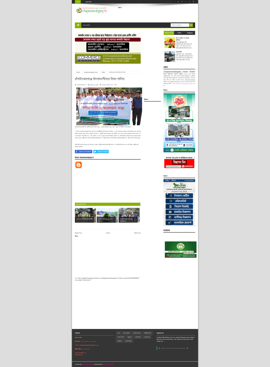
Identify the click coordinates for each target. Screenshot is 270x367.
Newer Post (78, 233)
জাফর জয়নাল (189, 81)
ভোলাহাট (173, 83)
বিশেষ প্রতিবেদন (168, 74)
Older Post (137, 233)
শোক (172, 76)
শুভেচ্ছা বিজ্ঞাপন (178, 83)
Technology (184, 83)
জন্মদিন (191, 83)
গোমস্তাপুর (192, 77)
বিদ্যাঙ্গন (120, 341)
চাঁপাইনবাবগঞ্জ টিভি (167, 83)
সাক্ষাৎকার (182, 76)
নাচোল (194, 81)
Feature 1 (188, 76)
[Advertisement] (156, 14)
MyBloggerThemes (108, 364)
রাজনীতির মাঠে (166, 76)
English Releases (175, 81)
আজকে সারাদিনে (178, 74)
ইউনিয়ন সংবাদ (166, 81)
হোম (119, 333)
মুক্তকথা (193, 76)
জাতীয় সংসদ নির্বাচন (170, 79)
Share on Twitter (103, 151)
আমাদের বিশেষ (136, 333)
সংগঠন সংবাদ (187, 74)
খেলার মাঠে (176, 76)
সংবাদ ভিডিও (128, 341)
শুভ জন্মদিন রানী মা (180, 79)
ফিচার (164, 79)
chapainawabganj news (107, 84)
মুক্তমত (130, 337)
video (174, 78)
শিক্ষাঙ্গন (193, 74)
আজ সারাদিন (86, 25)
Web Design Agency (87, 364)
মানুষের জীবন (88, 2)
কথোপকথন (138, 337)
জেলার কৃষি (165, 78)
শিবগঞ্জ (170, 78)
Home (108, 233)
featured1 (187, 77)
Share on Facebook (85, 151)
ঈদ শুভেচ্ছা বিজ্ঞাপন (180, 77)
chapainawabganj (190, 79)
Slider (115, 84)
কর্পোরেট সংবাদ (183, 81)
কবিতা (188, 83)
